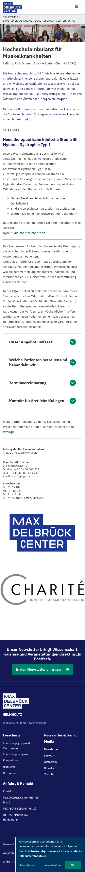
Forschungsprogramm (16, 754)
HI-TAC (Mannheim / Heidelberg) (15, 817)
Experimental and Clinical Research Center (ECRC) (39, 20)
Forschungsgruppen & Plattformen (16, 745)
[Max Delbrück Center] (12, 12)
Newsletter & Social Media (60, 738)
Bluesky (49, 768)
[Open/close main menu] (76, 7)
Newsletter (51, 749)
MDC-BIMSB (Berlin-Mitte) (19, 808)
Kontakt (8, 791)
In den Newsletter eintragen (39, 669)
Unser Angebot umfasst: (31, 342)
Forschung (11, 735)
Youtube (49, 774)
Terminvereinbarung (27, 382)
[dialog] (50, 854)
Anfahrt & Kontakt (18, 783)
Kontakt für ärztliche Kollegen (36, 400)
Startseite (10, 17)
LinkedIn (49, 755)
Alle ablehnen (53, 865)
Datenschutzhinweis (15, 844)
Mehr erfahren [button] (27, 865)
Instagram (50, 762)
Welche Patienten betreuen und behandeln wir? (38, 362)
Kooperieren (11, 760)
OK (73, 865)
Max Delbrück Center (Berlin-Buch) (21, 800)
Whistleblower (12, 853)
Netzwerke (10, 773)
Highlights (9, 766)
